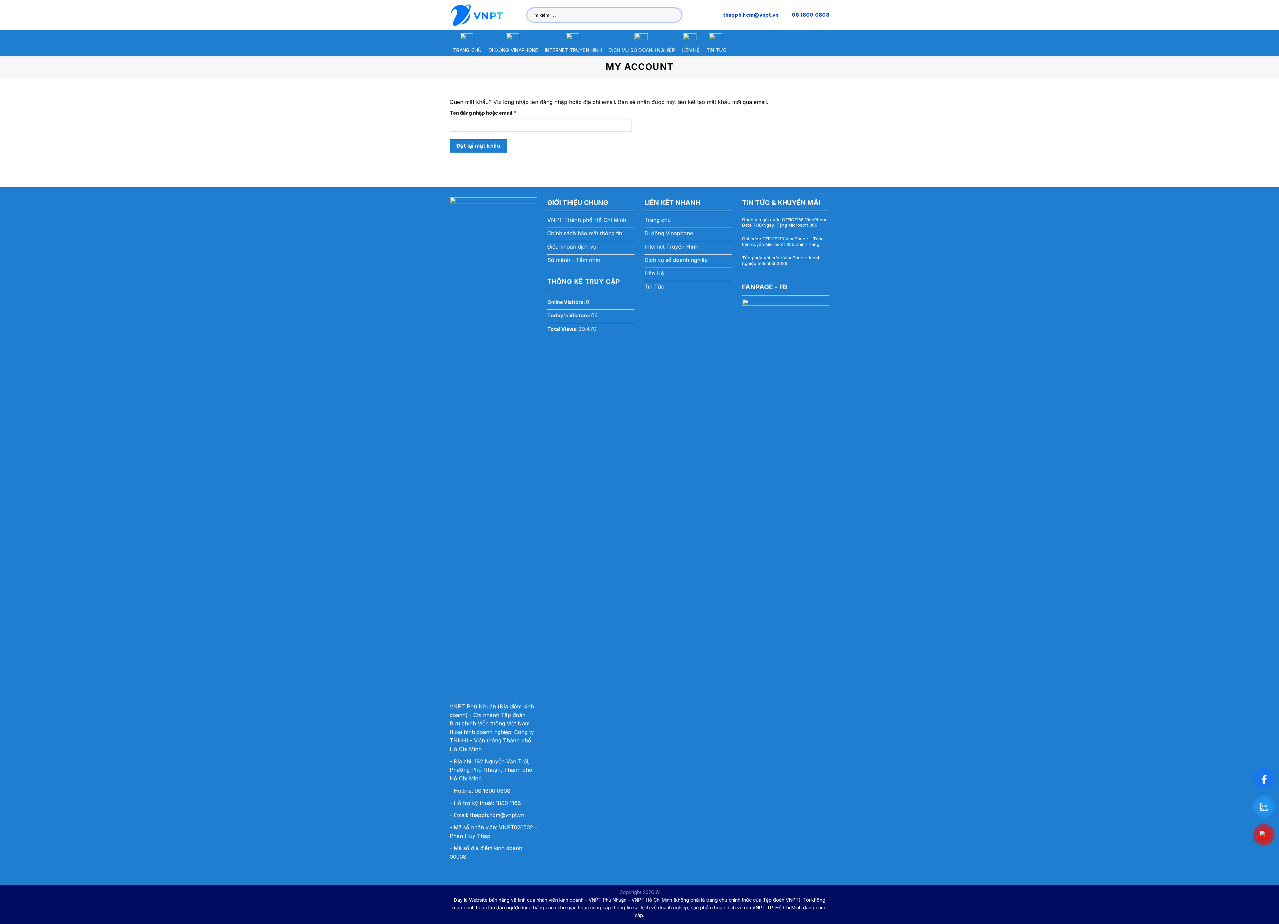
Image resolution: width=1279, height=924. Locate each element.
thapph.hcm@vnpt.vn (497, 815)
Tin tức (716, 50)
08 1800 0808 (492, 790)
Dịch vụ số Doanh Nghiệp (642, 50)
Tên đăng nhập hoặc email (489, 113)
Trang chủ (467, 50)
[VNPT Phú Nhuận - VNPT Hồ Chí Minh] (483, 15)
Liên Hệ (691, 50)
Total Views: (563, 329)
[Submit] (676, 15)
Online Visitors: (566, 302)
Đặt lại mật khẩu (478, 146)
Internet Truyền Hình (573, 50)
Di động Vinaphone (513, 50)
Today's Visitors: (569, 315)
